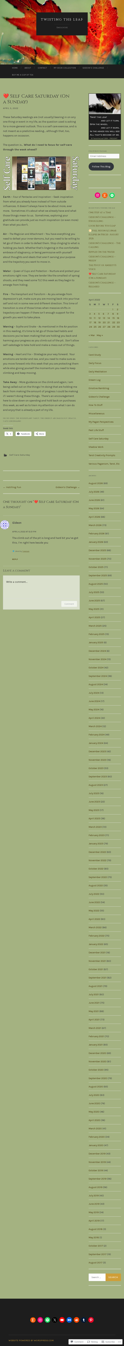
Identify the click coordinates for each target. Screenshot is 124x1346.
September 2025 (98, 575)
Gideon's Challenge (99, 396)
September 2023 (98, 776)
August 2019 (95, 1187)
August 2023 (96, 785)
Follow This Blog (101, 166)
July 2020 (94, 1095)
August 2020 (96, 1086)
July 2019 (94, 1195)
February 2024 (96, 734)
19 (99, 322)
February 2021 (96, 1036)
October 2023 (96, 768)
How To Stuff (95, 405)
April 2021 (94, 1019)
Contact (42, 68)
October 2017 (96, 1245)
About (27, 68)
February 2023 (96, 835)
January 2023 (96, 843)
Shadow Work (96, 446)
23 (118, 322)
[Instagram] (97, 195)
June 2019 (94, 1203)
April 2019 (94, 1220)
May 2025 (94, 609)
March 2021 (95, 1028)
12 (99, 318)
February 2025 (96, 634)
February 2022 (96, 935)
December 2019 (97, 1153)
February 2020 (97, 1136)
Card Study (95, 354)
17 (90, 322)
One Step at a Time (100, 212)
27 (104, 326)
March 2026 (95, 525)
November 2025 (97, 558)
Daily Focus (95, 363)
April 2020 (94, 1120)
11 (95, 318)
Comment (69, 604)
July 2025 (94, 592)
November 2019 (97, 1162)
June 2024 (94, 701)
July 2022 (94, 893)
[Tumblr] (83, 1320)
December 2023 (97, 751)
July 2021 (94, 994)
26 (99, 326)
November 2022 (97, 860)
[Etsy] (105, 195)
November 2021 (97, 961)
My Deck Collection (65, 68)
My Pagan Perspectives (101, 421)
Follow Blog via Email (98, 151)
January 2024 (96, 743)
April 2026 (94, 516)
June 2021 (94, 1002)
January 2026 (96, 542)
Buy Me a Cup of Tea (22, 75)
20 (104, 322)
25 (95, 326)
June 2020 (94, 1103)
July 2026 (94, 491)
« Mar (92, 335)
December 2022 (97, 852)
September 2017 (97, 1254)
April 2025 (94, 617)
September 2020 (98, 1078)
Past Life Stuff (96, 430)
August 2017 (95, 1262)
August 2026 (96, 483)
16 (118, 318)
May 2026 (94, 508)
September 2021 (97, 977)
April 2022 (94, 919)
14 (109, 318)
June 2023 (94, 801)
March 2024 (95, 726)
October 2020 (96, 1069)
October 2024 (96, 667)
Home (15, 68)
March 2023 (95, 826)
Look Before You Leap (102, 225)
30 (118, 326)
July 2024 (94, 692)
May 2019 (94, 1212)
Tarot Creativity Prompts (102, 455)
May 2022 (94, 910)
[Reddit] (76, 1320)
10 (90, 318)
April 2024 (94, 718)
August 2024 (96, 684)
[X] (54, 1320)
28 (109, 326)
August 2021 (95, 986)
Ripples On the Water (102, 252)
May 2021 (94, 1011)
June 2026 (94, 500)
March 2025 (95, 625)
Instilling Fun (12, 487)
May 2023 (94, 810)
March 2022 (95, 927)
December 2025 (97, 550)
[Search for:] (105, 1277)
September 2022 (98, 877)
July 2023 (94, 793)
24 (90, 326)
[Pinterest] (91, 1320)
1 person (25, 551)
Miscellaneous (96, 413)
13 (104, 318)
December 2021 (97, 952)
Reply (15, 559)
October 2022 (96, 868)
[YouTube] (62, 1320)
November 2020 (97, 1061)
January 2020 (96, 1145)
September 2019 (97, 1178)
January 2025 (96, 642)
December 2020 (97, 1053)
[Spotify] (112, 195)
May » (100, 335)
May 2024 (94, 709)
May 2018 (94, 1237)
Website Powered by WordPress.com (31, 1340)
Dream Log (95, 379)
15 (113, 318)
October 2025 (96, 567)
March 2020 (95, 1128)
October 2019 (96, 1170)
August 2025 (96, 583)
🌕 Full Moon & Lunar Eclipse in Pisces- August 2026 (104, 234)
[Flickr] (69, 1320)
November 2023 (97, 759)
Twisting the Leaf (62, 20)
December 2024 (97, 650)
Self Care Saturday (19, 455)
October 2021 (96, 969)
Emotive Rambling (99, 388)
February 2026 (96, 533)
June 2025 (94, 600)
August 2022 (96, 885)
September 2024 (98, 676)
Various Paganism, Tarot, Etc (104, 463)
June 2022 (94, 902)
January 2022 (96, 944)
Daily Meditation (98, 371)
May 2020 (94, 1111)
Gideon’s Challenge (93, 68)
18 (95, 322)
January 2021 (96, 1044)
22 (113, 322)
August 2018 (96, 1229)
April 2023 (94, 818)
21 (109, 322)
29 (113, 326)
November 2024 (97, 659)
